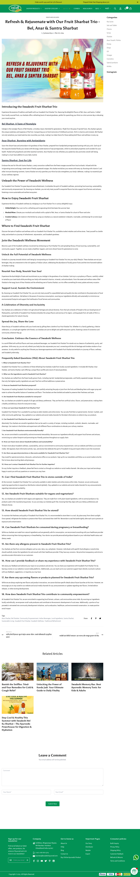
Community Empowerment (29, 618)
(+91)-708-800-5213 (42, 852)
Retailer (88, 850)
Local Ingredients (57, 618)
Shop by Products (33, 8)
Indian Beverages (45, 618)
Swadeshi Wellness (37, 621)
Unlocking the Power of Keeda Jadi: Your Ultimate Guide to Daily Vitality (50, 687)
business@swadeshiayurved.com (47, 856)
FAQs (62, 847)
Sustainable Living (8, 621)
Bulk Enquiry (114, 843)
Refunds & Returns (116, 857)
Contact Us (64, 854)
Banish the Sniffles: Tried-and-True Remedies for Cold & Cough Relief (17, 687)
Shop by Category (51, 8)
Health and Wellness (52, 17)
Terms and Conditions (117, 861)
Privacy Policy (114, 847)
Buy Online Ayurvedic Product (71, 857)
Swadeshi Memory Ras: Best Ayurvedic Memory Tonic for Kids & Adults (86, 687)
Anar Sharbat (6, 618)
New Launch (87, 8)
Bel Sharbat (15, 618)
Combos (77, 8)
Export (88, 854)
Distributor (89, 847)
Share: (86, 618)
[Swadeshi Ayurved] (15, 8)
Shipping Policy (115, 850)
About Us (64, 843)
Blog (97, 8)
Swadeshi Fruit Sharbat (22, 621)
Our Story (89, 843)
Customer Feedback (116, 854)
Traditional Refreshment (53, 621)
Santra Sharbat (69, 618)
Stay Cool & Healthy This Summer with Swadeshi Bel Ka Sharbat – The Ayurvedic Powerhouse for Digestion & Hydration (17, 723)
